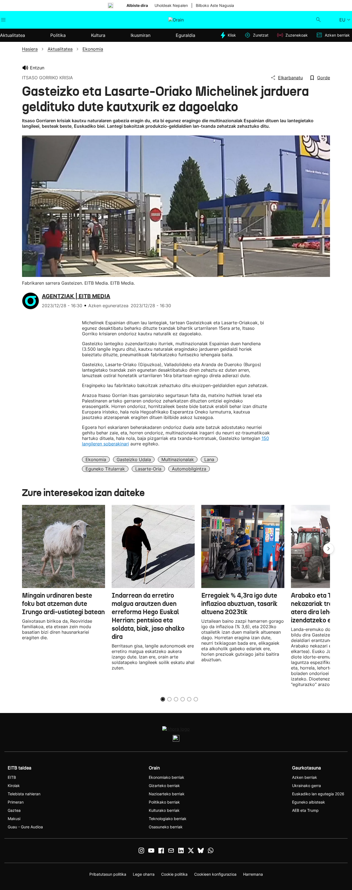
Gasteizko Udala (134, 459)
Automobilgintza (189, 469)
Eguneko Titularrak (105, 469)
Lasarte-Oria (148, 469)
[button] (328, 548)
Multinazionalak (177, 459)
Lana (209, 459)
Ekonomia (96, 459)
